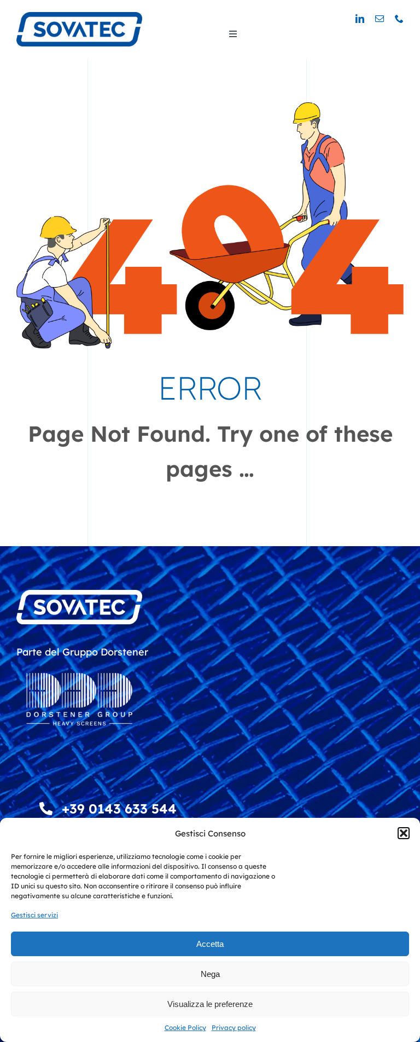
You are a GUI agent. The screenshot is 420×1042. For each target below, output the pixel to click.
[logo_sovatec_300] (79, 16)
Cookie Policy (185, 1027)
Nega (210, 974)
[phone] (399, 18)
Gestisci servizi (34, 915)
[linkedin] (359, 18)
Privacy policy (234, 1027)
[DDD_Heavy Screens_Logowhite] (79, 665)
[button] (403, 833)
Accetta (210, 944)
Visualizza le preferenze (210, 1004)
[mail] (379, 18)
